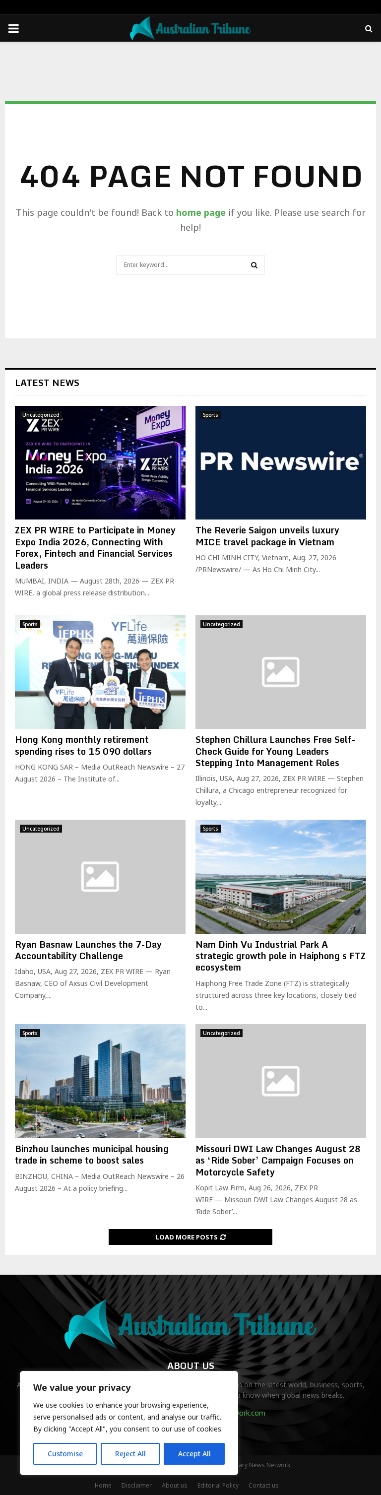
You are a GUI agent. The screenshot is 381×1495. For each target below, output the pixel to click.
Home (103, 1485)
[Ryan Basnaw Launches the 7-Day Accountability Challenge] (100, 876)
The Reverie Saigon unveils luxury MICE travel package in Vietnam (267, 535)
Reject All (130, 1453)
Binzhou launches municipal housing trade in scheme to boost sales (92, 1154)
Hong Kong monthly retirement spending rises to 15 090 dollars (83, 745)
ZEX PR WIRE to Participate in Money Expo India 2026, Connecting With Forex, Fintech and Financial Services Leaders (95, 547)
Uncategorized (41, 414)
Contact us (264, 1485)
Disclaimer (137, 1485)
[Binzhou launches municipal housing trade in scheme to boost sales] (100, 1081)
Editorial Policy (218, 1485)
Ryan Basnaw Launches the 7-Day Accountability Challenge (88, 950)
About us (175, 1485)
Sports (210, 414)
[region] (129, 1423)
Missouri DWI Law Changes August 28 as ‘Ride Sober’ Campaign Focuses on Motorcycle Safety (278, 1160)
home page (201, 212)
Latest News (47, 382)
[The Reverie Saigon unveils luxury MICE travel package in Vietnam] (280, 463)
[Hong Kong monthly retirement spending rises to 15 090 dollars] (100, 672)
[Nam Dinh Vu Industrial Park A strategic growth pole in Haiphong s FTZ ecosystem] (280, 876)
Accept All (194, 1453)
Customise (65, 1453)
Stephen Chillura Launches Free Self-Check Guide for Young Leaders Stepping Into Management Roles (275, 751)
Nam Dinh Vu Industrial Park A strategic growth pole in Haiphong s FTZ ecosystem (280, 956)
